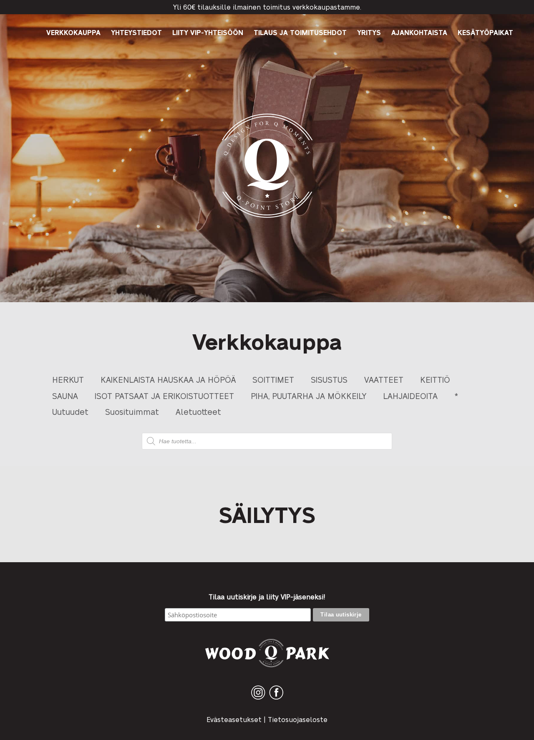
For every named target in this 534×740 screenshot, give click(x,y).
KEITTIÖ (435, 379)
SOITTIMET (273, 379)
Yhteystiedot (136, 32)
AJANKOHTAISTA (419, 32)
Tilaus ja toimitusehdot (300, 32)
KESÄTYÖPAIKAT (485, 32)
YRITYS (369, 32)
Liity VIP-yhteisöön (207, 32)
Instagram (258, 699)
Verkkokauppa (73, 32)
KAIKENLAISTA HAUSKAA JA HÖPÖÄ (168, 379)
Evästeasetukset (234, 719)
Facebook (276, 699)
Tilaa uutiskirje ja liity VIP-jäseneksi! (267, 597)
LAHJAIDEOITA (410, 395)
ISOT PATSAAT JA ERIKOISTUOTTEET (164, 395)
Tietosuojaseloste (297, 719)
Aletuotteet (198, 411)
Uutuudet (70, 411)
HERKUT (68, 379)
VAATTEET (383, 379)
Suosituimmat (132, 411)
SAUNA (65, 395)
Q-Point (267, 217)
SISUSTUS (329, 379)
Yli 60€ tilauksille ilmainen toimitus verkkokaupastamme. (267, 7)
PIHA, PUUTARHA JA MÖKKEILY (308, 395)
